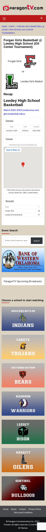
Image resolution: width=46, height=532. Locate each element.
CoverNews (34, 524)
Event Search (10, 230)
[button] (4, 18)
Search (37, 240)
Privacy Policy (34, 509)
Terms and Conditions (23, 512)
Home (5, 509)
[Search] (41, 18)
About (13, 509)
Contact (22, 509)
